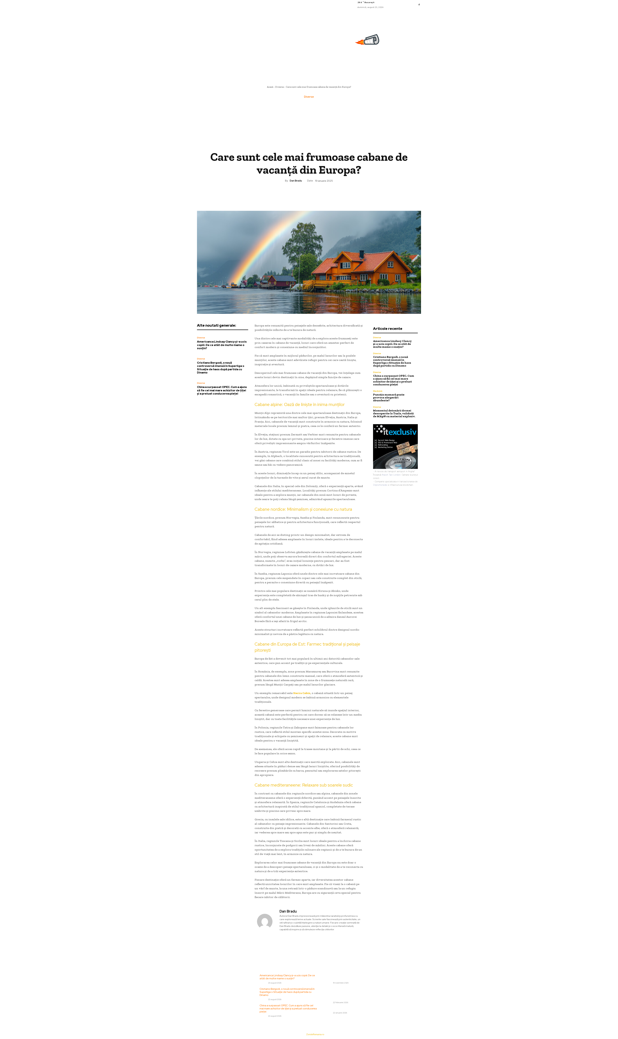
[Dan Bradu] (266, 921)
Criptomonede (380, 485)
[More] (323, 193)
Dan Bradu (296, 180)
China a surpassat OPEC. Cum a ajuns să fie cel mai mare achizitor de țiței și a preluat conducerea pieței (222, 390)
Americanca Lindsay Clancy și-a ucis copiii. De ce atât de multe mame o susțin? (222, 345)
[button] (419, 70)
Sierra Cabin (301, 693)
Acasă (270, 86)
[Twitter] (301, 193)
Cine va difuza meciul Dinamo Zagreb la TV (349, 1008)
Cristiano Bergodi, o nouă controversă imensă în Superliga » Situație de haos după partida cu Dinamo (220, 367)
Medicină (377, 391)
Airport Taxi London (391, 474)
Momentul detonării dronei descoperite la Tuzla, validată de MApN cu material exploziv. (394, 413)
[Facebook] (419, 5)
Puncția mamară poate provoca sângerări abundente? (388, 397)
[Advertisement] (309, 124)
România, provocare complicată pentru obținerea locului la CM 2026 (352, 977)
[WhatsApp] (316, 193)
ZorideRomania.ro (315, 1034)
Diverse (279, 86)
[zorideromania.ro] (368, 41)
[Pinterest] (309, 193)
